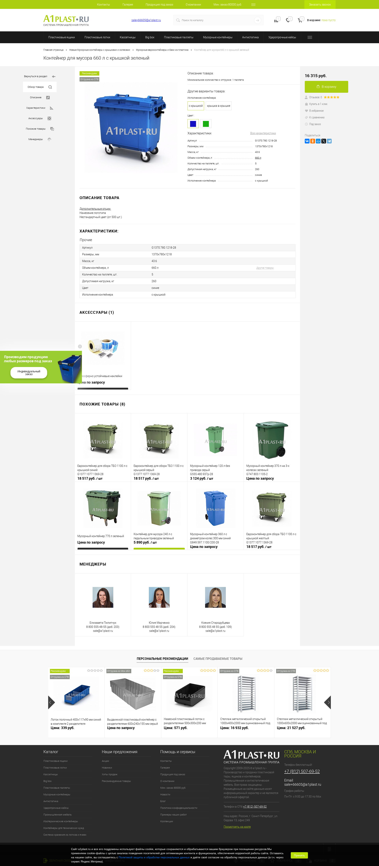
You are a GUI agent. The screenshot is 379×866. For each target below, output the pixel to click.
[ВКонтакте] (307, 141)
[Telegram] (329, 141)
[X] (323, 141)
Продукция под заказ (159, 4)
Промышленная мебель (57, 814)
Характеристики (35, 107)
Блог (163, 801)
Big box (149, 37)
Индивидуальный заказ (28, 372)
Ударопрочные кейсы (282, 37)
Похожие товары (36, 128)
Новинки (107, 767)
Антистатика (250, 37)
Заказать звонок (320, 4)
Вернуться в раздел (35, 76)
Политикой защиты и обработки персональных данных (154, 857)
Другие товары (265, 267)
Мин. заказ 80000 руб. (228, 4)
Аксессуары (35, 118)
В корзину (329, 87)
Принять (299, 855)
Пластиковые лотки (97, 37)
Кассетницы (128, 37)
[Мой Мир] (318, 141)
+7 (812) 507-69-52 (113, 20)
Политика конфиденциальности (178, 807)
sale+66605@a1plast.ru (146, 20)
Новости (165, 794)
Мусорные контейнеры (218, 37)
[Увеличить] (131, 127)
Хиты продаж (109, 774)
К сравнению (317, 117)
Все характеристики (263, 133)
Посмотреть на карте (237, 826)
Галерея (128, 4)
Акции (105, 760)
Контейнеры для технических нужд (63, 828)
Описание (35, 97)
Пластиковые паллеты (178, 37)
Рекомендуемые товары (116, 781)
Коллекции (166, 821)
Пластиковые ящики (61, 37)
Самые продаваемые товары (217, 658)
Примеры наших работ (173, 814)
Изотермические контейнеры (60, 821)
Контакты (103, 4)
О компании (193, 4)
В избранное (316, 110)
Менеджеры (35, 139)
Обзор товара (36, 86)
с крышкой (196, 105)
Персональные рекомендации (162, 658)
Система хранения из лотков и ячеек (64, 834)
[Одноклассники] (312, 141)
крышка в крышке (218, 105)
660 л (258, 157)
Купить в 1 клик (318, 104)
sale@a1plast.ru (103, 630)
